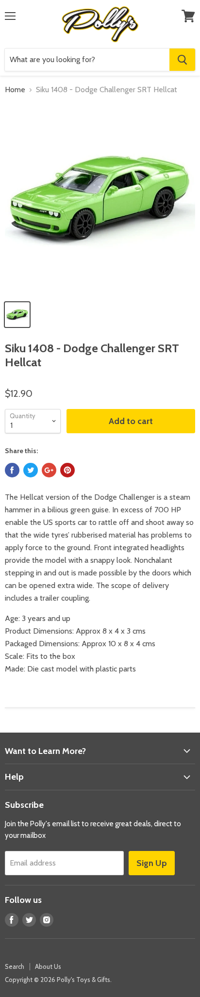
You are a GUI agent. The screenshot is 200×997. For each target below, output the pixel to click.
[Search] (182, 60)
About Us (48, 966)
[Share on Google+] (49, 470)
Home (15, 89)
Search (14, 966)
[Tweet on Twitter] (30, 470)
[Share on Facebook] (12, 470)
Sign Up (151, 863)
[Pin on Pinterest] (67, 470)
